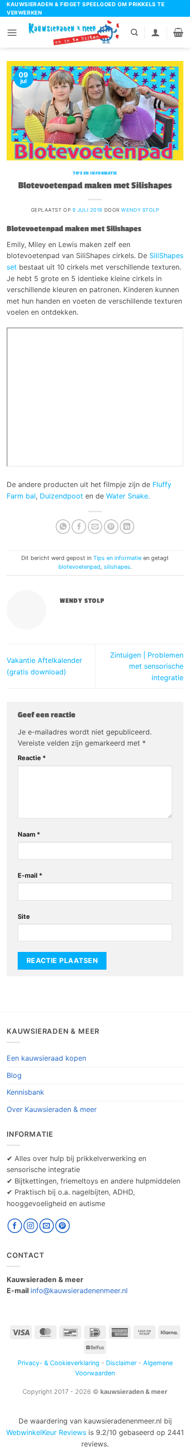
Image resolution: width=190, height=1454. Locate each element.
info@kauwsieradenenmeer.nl (79, 1290)
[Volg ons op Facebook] (15, 1225)
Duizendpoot (61, 495)
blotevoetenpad (79, 566)
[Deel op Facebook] (79, 526)
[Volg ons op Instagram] (30, 1225)
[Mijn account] (155, 32)
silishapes (117, 566)
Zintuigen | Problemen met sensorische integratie (146, 666)
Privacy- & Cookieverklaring (58, 1362)
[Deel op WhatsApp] (63, 526)
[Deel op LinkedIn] (127, 526)
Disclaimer (121, 1362)
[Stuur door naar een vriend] (95, 526)
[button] (12, 32)
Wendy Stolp (140, 210)
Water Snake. (128, 495)
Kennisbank (25, 1092)
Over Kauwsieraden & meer (52, 1109)
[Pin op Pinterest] (111, 526)
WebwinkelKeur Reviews (46, 1432)
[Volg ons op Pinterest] (62, 1225)
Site (24, 916)
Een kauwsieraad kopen (46, 1058)
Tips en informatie (95, 173)
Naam (29, 834)
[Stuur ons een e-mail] (46, 1225)
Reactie (32, 757)
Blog (14, 1075)
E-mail (30, 875)
